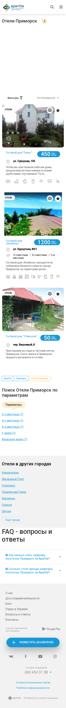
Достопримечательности (22, 598)
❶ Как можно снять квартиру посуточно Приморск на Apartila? (27, 556)
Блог (9, 603)
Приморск (21, 378)
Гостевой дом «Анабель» (14, 242)
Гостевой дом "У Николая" (21, 336)
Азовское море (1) (14, 439)
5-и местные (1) (12, 427)
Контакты (12, 619)
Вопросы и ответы (18, 614)
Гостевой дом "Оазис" (19, 152)
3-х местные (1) (12, 414)
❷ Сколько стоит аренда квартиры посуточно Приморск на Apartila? (29, 570)
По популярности (46, 98)
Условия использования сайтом (33, 682)
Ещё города (13, 519)
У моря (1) (9, 433)
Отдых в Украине (17, 609)
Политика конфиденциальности (33, 688)
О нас (9, 593)
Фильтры (13, 97)
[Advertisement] (33, 59)
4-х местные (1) (12, 420)
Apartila (8, 378)
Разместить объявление (36, 642)
